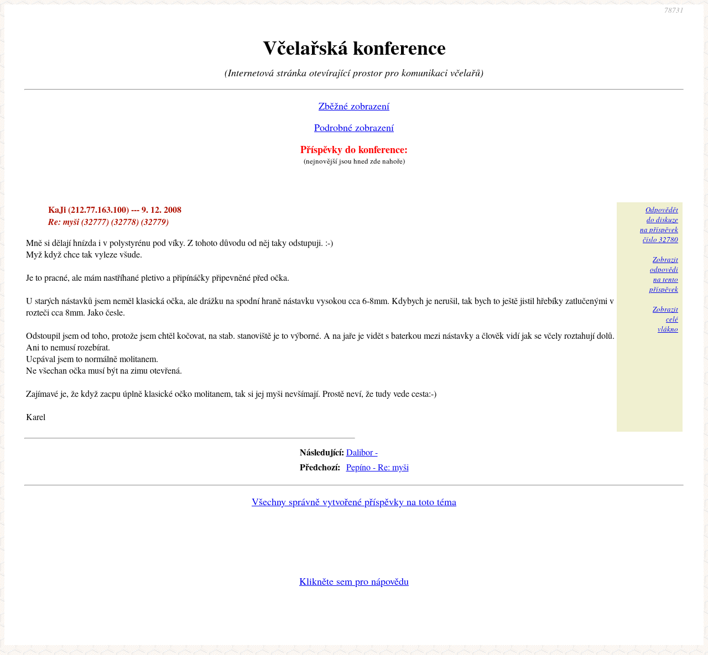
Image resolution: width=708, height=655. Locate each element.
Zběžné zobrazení (354, 105)
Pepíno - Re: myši (377, 467)
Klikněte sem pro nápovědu (354, 581)
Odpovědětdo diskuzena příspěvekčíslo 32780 (659, 224)
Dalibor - (362, 452)
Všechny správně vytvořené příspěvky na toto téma (354, 501)
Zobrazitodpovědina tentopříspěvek (663, 274)
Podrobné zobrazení (354, 127)
